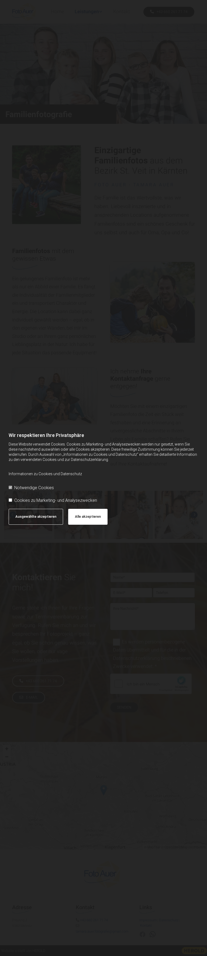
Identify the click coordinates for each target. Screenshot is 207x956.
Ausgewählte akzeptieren (35, 516)
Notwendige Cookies (34, 487)
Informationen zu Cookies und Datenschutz (45, 474)
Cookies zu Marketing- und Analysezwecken (55, 500)
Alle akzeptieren (88, 516)
